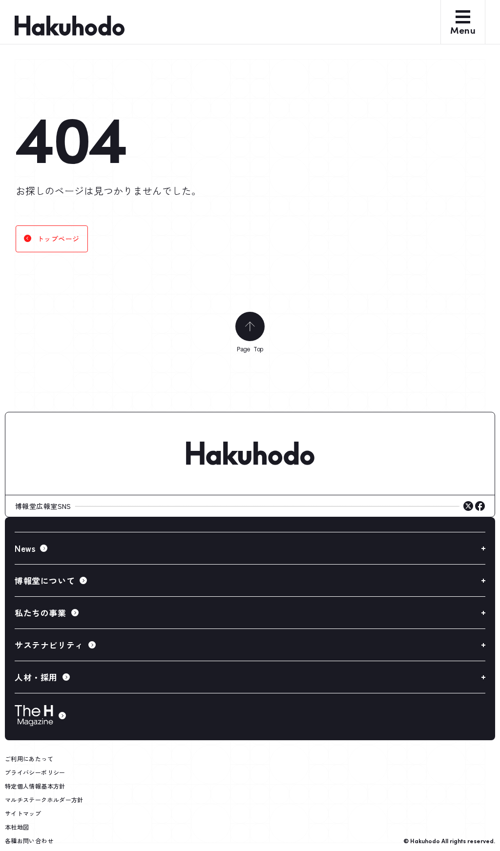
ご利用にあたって (29, 758)
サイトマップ (23, 813)
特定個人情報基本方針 (35, 786)
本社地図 (17, 827)
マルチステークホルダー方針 (44, 799)
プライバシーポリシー (35, 772)
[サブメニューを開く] (250, 548)
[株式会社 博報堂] (250, 453)
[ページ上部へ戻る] (250, 326)
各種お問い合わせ (29, 840)
